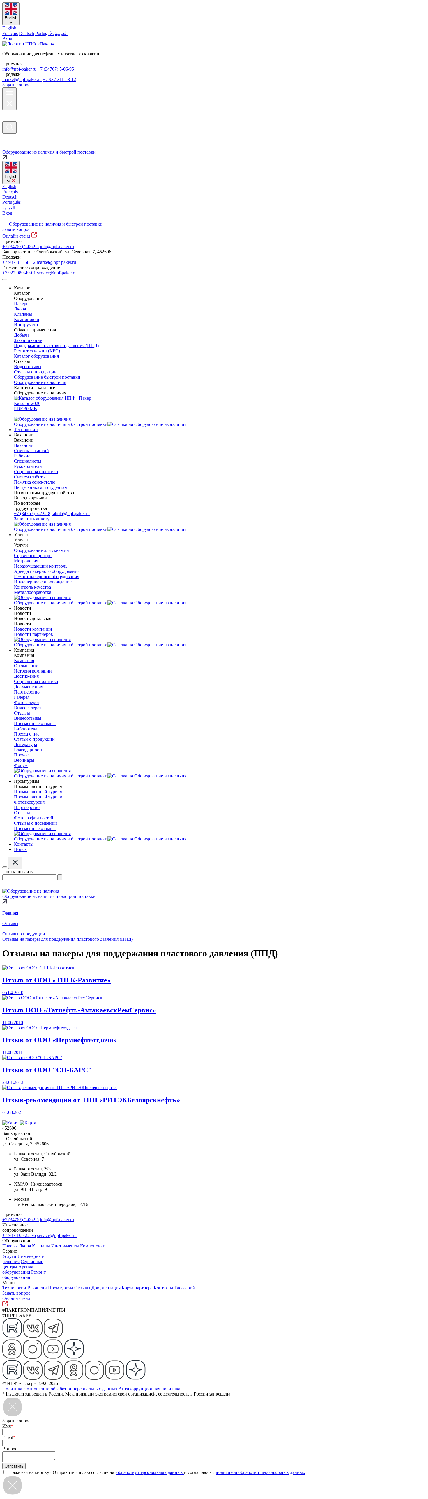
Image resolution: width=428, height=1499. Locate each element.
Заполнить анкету (31, 518)
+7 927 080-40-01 (19, 272)
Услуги (9, 1256)
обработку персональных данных (150, 1472)
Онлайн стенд (16, 236)
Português (44, 33)
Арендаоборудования (17, 1269)
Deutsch (26, 33)
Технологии (14, 1287)
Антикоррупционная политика (149, 1388)
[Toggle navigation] (4, 279)
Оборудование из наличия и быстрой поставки (56, 224)
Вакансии (37, 1287)
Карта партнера (137, 1287)
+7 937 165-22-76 (19, 1235)
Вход (7, 38)
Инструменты (65, 1245)
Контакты (163, 1287)
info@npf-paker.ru (19, 68)
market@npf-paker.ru (22, 79)
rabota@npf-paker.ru (71, 513)
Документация (106, 1287)
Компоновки (92, 1245)
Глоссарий (184, 1287)
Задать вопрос (16, 84)
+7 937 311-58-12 (59, 79)
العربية (61, 33)
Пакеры (10, 1245)
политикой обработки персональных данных (260, 1472)
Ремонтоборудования (24, 1275)
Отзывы (82, 1287)
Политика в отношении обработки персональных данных (59, 1388)
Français (10, 33)
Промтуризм (60, 1287)
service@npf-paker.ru (57, 272)
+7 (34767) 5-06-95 (56, 68)
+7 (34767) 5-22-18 (32, 513)
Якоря (25, 1245)
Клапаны (41, 1245)
